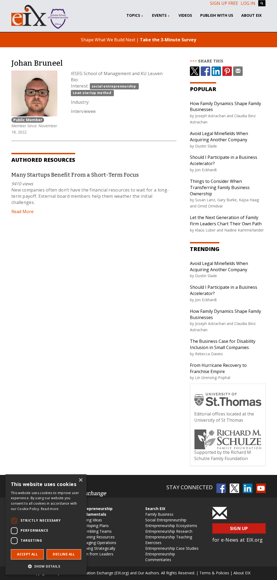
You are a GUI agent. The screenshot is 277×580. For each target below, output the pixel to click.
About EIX (251, 15)
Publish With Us (216, 15)
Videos (185, 15)
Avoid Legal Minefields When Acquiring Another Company (219, 136)
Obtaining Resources (96, 536)
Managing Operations (97, 542)
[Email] (238, 71)
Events (160, 15)
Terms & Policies (214, 572)
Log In (248, 3)
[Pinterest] (227, 71)
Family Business (159, 514)
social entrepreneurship (114, 86)
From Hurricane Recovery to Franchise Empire (218, 368)
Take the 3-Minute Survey (168, 40)
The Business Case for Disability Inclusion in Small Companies (222, 344)
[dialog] (46, 524)
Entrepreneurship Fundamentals (95, 511)
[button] (46, 566)
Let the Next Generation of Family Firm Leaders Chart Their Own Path (226, 220)
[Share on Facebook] (205, 71)
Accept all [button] (27, 554)
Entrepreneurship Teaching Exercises (168, 539)
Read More (22, 211)
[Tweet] (194, 71)
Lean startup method (92, 92)
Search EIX (155, 508)
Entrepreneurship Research (168, 531)
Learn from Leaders (95, 553)
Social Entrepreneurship (165, 519)
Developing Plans (93, 525)
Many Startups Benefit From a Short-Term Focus (75, 175)
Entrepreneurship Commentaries (160, 556)
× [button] (80, 480)
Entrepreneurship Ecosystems (171, 525)
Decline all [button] (64, 554)
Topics (133, 15)
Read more (50, 509)
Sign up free (224, 3)
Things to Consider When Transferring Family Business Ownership (220, 187)
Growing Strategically (96, 548)
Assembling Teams (95, 531)
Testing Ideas (90, 519)
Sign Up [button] (239, 528)
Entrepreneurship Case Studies (172, 548)
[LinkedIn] (216, 71)
